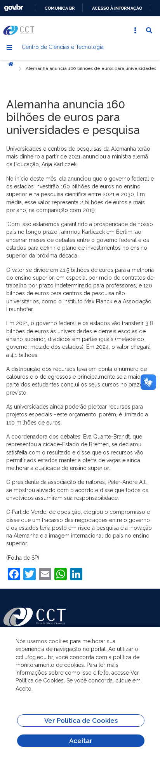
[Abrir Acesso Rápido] (135, 30)
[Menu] (9, 47)
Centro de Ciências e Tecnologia (63, 47)
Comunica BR (60, 8)
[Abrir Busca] (149, 30)
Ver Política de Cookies (81, 720)
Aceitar (80, 741)
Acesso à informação (117, 8)
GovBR (13, 8)
